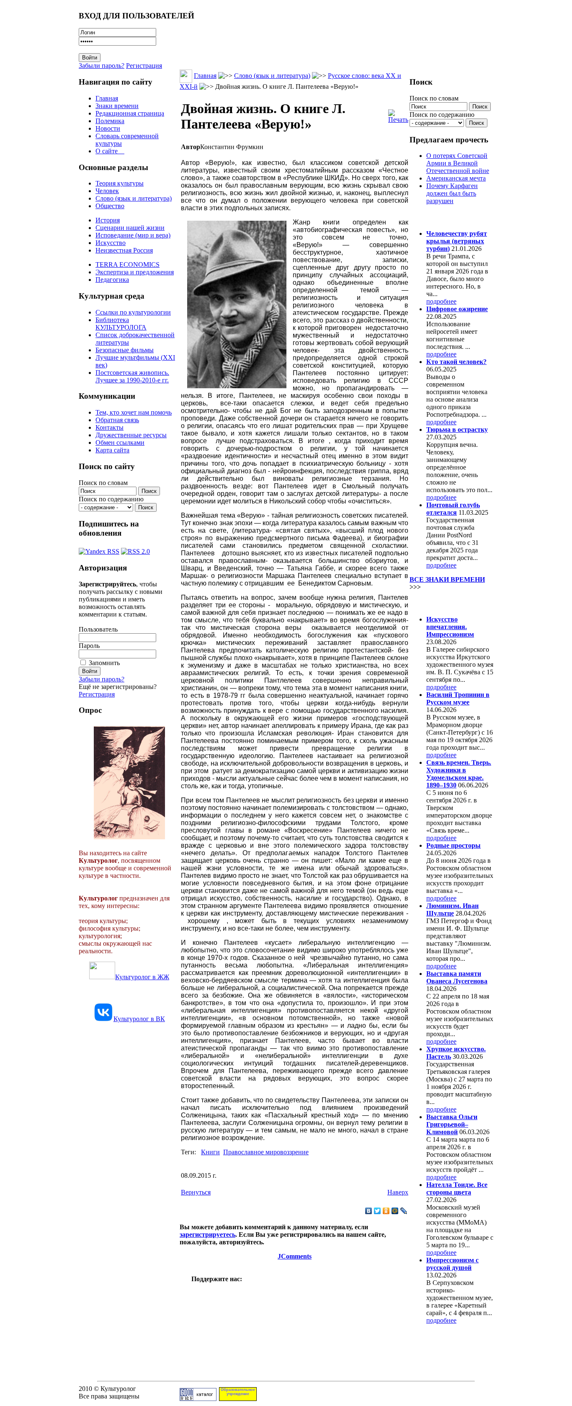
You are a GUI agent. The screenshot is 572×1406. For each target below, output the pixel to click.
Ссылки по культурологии (133, 312)
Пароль (89, 645)
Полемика (109, 120)
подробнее (441, 301)
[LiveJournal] (403, 1210)
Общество (109, 205)
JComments (295, 1256)
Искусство (110, 242)
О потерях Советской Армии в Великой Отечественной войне (457, 163)
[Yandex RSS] (99, 549)
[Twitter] (377, 1210)
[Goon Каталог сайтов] (198, 1398)
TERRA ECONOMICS (127, 264)
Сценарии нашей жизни (130, 227)
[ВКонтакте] (368, 1210)
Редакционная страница (129, 113)
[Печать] (398, 114)
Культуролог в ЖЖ (142, 976)
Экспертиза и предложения (134, 272)
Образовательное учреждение (238, 1392)
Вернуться (196, 1192)
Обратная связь (117, 419)
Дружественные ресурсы (131, 435)
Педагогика (112, 279)
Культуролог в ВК (139, 1018)
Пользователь (98, 629)
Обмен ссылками (119, 442)
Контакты (109, 427)
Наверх (397, 1192)
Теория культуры (119, 183)
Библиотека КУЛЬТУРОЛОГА (121, 323)
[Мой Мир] (395, 1210)
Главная (106, 98)
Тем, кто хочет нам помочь (133, 412)
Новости (107, 128)
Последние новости (444, 603)
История (107, 220)
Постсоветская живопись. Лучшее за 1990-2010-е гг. (132, 376)
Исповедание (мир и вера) (132, 235)
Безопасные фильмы (124, 349)
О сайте (109, 151)
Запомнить (104, 662)
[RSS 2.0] (135, 549)
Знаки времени (117, 105)
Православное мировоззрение (266, 1152)
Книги (210, 1152)
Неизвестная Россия (124, 250)
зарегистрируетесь (207, 1234)
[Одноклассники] (386, 1210)
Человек (107, 190)
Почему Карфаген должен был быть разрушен (452, 193)
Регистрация (144, 65)
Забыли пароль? (101, 65)
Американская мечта (456, 178)
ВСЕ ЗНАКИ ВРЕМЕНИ (447, 579)
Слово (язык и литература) (133, 198)
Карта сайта (112, 450)
